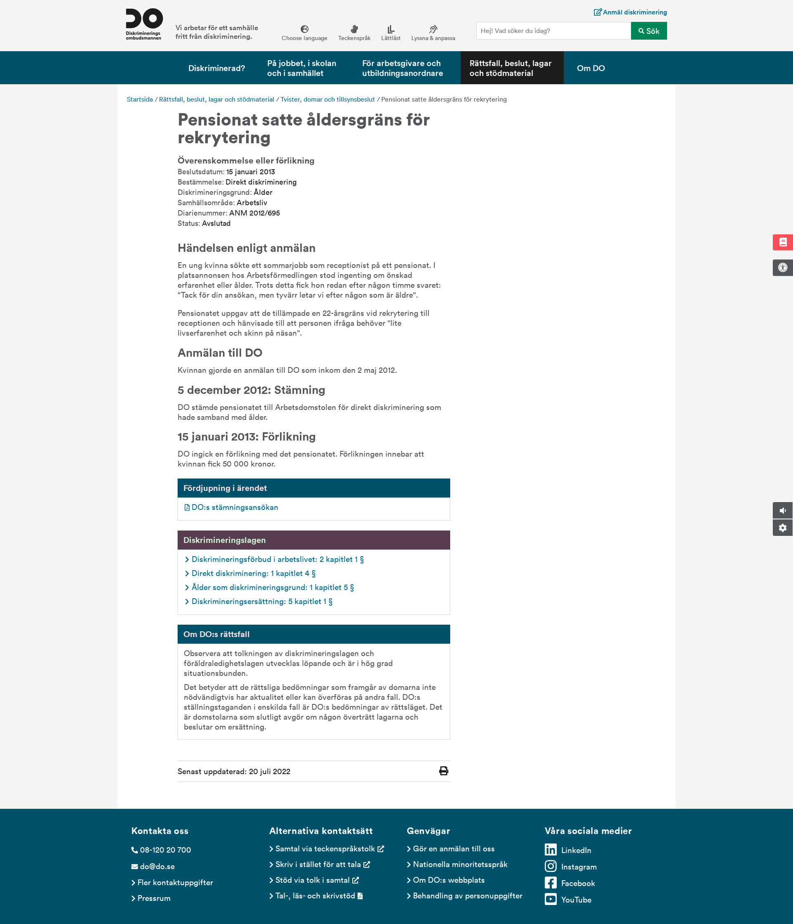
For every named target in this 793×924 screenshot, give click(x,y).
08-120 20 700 (165, 849)
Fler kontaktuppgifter (175, 882)
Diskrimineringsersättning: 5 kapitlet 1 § (262, 600)
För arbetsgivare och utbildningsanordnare (402, 67)
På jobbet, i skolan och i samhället (301, 67)
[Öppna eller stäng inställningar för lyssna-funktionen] (782, 527)
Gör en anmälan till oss (454, 848)
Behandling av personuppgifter (467, 895)
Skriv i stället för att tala (318, 863)
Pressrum (154, 897)
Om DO (591, 67)
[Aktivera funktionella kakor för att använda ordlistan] (782, 242)
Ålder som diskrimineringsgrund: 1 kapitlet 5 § (273, 586)
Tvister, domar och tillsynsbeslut (327, 99)
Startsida (140, 99)
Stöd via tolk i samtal (312, 879)
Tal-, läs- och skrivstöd (315, 895)
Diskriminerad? (216, 67)
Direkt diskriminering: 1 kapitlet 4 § (254, 572)
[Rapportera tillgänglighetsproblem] (782, 267)
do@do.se (157, 865)
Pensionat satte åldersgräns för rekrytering (444, 99)
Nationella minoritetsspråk (460, 863)
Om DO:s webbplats (449, 879)
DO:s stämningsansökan (235, 506)
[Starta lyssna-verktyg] (782, 510)
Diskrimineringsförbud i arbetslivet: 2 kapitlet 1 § (278, 558)
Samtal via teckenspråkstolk (325, 848)
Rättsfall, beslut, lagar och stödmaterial (511, 67)
